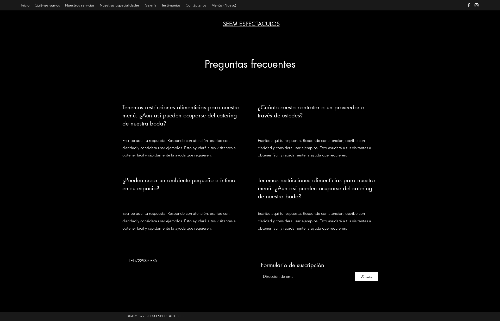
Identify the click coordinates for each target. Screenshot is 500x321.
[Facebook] (468, 5)
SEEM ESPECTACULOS (251, 24)
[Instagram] (476, 5)
